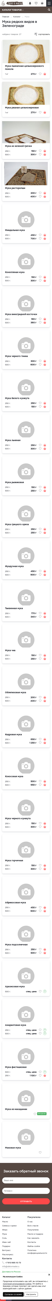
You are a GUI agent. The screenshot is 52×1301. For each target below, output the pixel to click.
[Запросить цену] (45, 991)
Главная (5, 16)
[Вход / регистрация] (30, 3)
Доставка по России (11, 1271)
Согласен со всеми (13, 1294)
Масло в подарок (35, 1234)
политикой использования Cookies (17, 1284)
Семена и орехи (9, 1225)
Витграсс (6, 1250)
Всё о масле (32, 1225)
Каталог (17, 16)
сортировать (44, 34)
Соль (4, 1238)
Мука (4, 1234)
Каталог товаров (12, 10)
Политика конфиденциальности (37, 1251)
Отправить (26, 1201)
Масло (5, 1221)
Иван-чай (6, 1242)
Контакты (31, 1242)
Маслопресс (7, 1254)
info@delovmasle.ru (10, 1266)
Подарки (6, 1246)
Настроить (31, 1294)
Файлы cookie (33, 1246)
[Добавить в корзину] (45, 74)
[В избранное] (40, 74)
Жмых (4, 1230)
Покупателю (33, 1230)
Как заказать (33, 1238)
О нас (30, 1221)
